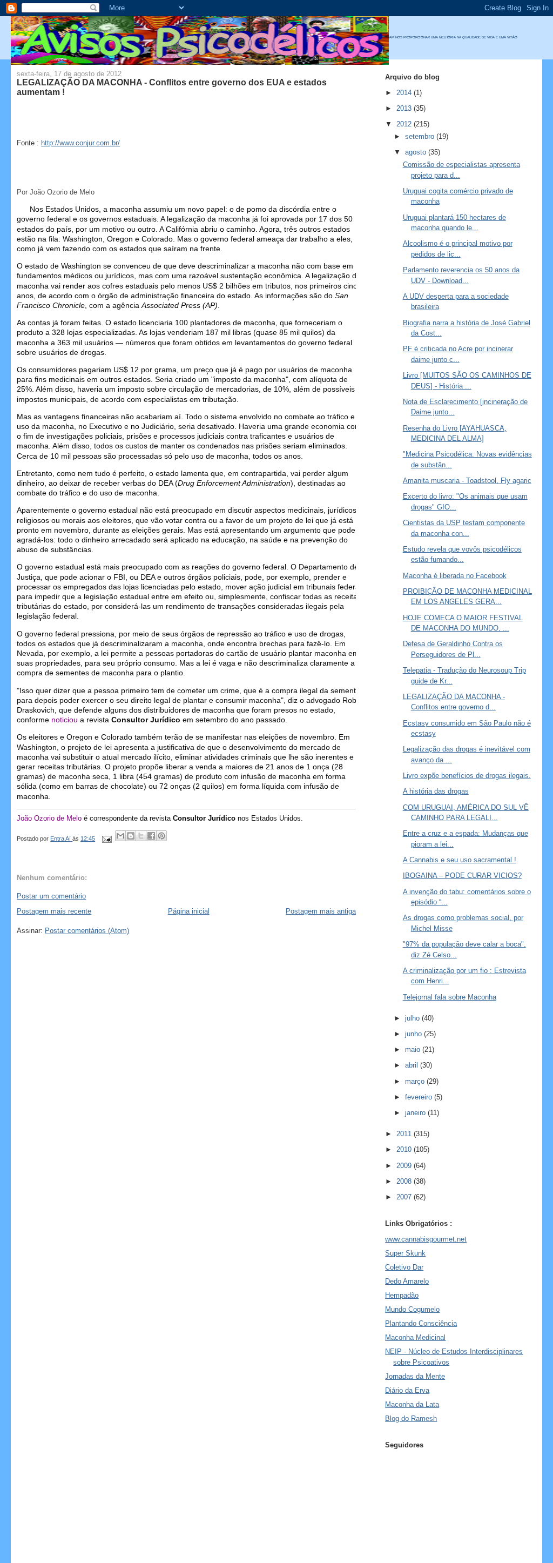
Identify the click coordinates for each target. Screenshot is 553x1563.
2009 (405, 1166)
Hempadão (402, 1295)
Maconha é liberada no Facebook (455, 576)
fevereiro (419, 1097)
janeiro (416, 1113)
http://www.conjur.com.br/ (80, 143)
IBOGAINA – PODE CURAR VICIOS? (462, 875)
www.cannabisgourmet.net (426, 1239)
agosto (416, 152)
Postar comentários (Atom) (87, 931)
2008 (405, 1181)
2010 (405, 1149)
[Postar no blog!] (130, 835)
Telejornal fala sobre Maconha (449, 997)
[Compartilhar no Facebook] (151, 835)
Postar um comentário (51, 896)
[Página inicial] (200, 62)
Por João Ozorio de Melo (56, 192)
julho (413, 1018)
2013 (405, 108)
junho (414, 1034)
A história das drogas (436, 791)
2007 (405, 1197)
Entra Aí (61, 838)
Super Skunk (405, 1253)
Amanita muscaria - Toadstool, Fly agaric (467, 481)
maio (413, 1049)
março (416, 1081)
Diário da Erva (407, 1390)
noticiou (64, 719)
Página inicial (189, 911)
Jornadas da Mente (415, 1376)
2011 (405, 1134)
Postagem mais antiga (321, 911)
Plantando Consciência (421, 1323)
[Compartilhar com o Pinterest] (161, 835)
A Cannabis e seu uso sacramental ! (459, 860)
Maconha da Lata (412, 1404)
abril (412, 1065)
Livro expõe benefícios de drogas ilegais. (467, 776)
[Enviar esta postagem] (106, 838)
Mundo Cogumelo (412, 1309)
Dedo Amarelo (407, 1281)
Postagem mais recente (54, 911)
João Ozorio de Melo (49, 818)
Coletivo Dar (404, 1267)
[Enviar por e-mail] (120, 835)
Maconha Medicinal (415, 1337)
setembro (420, 136)
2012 (405, 124)
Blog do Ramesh (411, 1418)
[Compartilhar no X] (141, 835)
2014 (405, 93)
